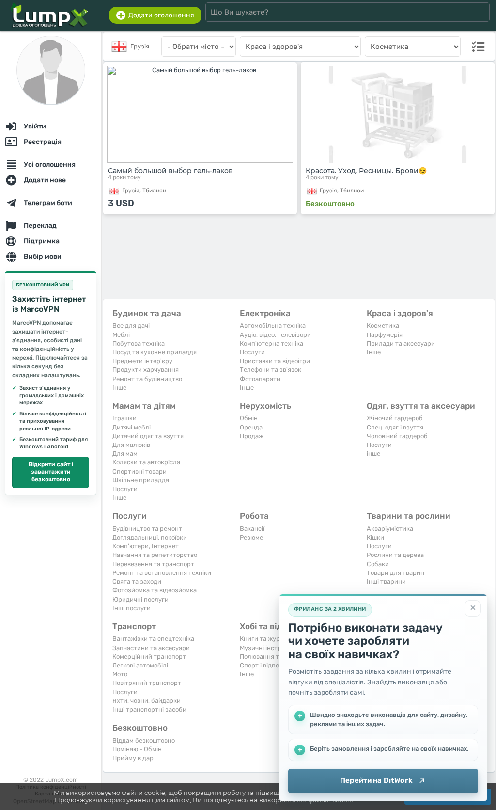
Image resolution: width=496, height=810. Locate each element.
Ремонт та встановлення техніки (161, 572)
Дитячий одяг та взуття (148, 436)
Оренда (251, 427)
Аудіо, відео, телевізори (275, 334)
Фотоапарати (260, 378)
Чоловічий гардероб (397, 436)
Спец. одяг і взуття (395, 427)
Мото (119, 674)
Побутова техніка (138, 343)
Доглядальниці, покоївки (149, 537)
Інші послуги (131, 608)
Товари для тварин (395, 572)
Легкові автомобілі (140, 665)
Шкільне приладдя (140, 480)
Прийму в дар (133, 758)
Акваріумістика (390, 528)
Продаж (252, 436)
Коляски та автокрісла (146, 462)
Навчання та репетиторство (154, 554)
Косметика (383, 325)
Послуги (252, 352)
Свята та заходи (136, 581)
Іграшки (124, 418)
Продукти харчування (145, 369)
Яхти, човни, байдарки (146, 700)
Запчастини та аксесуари (151, 647)
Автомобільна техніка (273, 325)
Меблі (121, 334)
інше (373, 453)
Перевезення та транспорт (153, 564)
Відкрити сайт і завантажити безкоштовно (51, 472)
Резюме (251, 537)
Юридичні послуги (140, 599)
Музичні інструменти (272, 647)
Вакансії (252, 528)
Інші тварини (386, 581)
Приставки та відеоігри (275, 361)
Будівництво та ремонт (147, 528)
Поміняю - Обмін (137, 749)
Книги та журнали (267, 638)
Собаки (378, 564)
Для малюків (131, 444)
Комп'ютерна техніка (271, 343)
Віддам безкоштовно (143, 740)
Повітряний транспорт (146, 682)
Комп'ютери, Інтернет (145, 546)
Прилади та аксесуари (401, 343)
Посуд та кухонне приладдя (154, 352)
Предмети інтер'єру (142, 361)
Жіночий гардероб (395, 418)
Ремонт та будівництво (147, 378)
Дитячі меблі (131, 427)
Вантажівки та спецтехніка (153, 638)
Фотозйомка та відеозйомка (154, 590)
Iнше (119, 387)
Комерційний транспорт (149, 656)
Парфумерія (385, 334)
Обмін (249, 418)
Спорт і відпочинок (268, 665)
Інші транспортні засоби (149, 709)
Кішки (375, 537)
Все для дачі (131, 325)
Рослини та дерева (395, 554)
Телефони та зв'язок (270, 369)
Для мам (125, 453)
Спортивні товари (139, 471)
